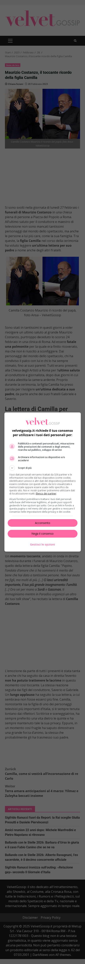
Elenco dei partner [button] (46, 493)
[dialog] (42, 482)
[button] (42, 468)
